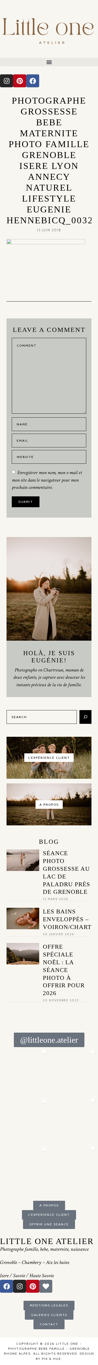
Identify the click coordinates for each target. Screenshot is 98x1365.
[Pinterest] (19, 80)
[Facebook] (32, 80)
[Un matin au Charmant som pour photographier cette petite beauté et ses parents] (24, 1071)
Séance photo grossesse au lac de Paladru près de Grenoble (66, 872)
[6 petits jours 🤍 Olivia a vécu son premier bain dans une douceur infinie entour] (24, 1168)
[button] (49, 62)
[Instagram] (6, 80)
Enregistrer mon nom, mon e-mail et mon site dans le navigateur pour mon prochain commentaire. (47, 479)
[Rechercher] (85, 717)
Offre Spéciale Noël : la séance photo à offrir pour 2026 (64, 970)
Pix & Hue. (52, 1359)
